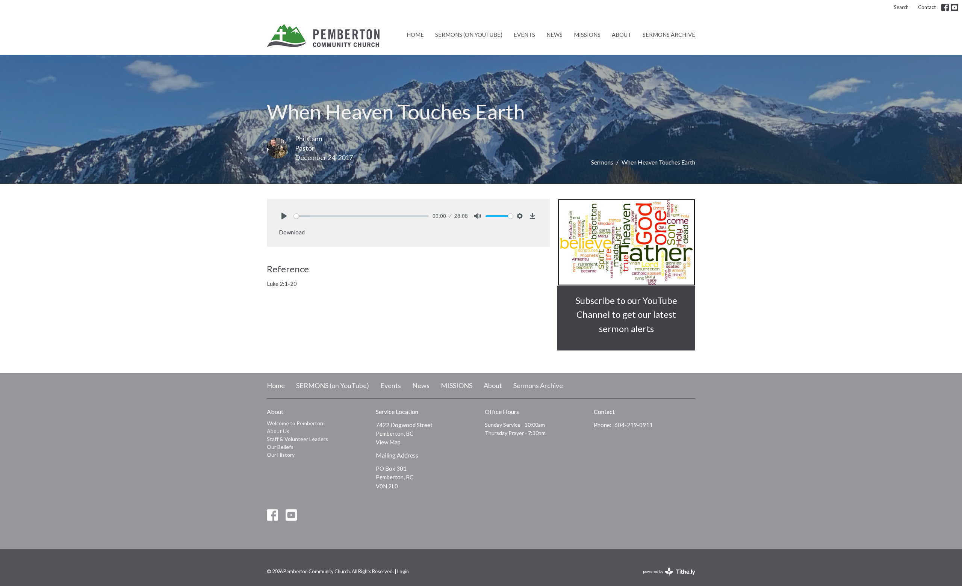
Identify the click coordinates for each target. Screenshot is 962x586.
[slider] (361, 216)
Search (901, 7)
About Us (278, 431)
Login (403, 571)
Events (524, 34)
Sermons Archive (669, 34)
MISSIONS (587, 34)
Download (292, 232)
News (554, 34)
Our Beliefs (280, 447)
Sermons (602, 162)
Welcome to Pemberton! (296, 423)
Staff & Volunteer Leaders (297, 439)
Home (415, 34)
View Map (388, 442)
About (621, 34)
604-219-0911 (633, 424)
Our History (281, 455)
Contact (927, 7)
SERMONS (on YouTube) (468, 34)
